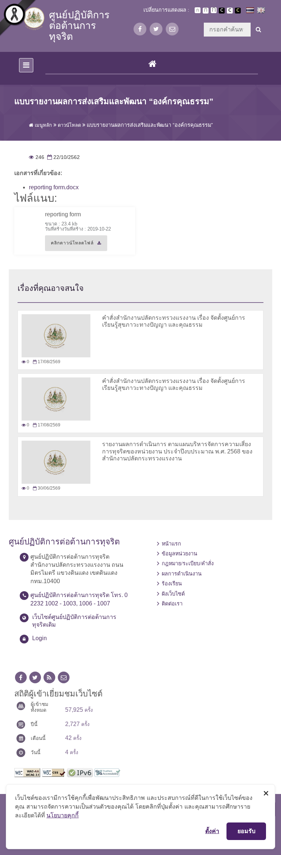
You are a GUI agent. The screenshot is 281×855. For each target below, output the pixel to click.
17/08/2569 (45, 361)
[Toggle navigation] (26, 65)
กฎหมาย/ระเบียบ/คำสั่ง (188, 563)
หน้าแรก (171, 544)
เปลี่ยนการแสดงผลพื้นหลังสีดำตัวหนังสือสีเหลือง (238, 11)
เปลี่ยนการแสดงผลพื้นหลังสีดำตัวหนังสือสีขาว (222, 11)
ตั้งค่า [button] (212, 831)
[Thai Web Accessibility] (107, 772)
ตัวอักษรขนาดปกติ (198, 10)
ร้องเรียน (172, 583)
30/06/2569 (45, 488)
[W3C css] (53, 772)
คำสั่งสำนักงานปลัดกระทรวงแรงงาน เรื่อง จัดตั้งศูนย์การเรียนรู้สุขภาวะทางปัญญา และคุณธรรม (173, 384)
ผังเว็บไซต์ (173, 594)
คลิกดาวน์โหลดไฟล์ (69, 245)
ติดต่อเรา (172, 604)
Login (39, 638)
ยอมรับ (246, 831)
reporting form (63, 214)
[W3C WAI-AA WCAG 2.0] (27, 772)
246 (36, 157)
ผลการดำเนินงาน (182, 574)
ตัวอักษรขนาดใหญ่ (214, 10)
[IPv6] (80, 772)
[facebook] (140, 29)
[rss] (49, 677)
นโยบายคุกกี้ (62, 815)
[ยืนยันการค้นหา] (258, 30)
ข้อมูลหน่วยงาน (179, 553)
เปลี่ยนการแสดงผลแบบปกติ (230, 11)
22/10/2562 (63, 157)
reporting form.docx (54, 187)
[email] (172, 29)
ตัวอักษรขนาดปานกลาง (206, 11)
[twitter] (156, 29)
